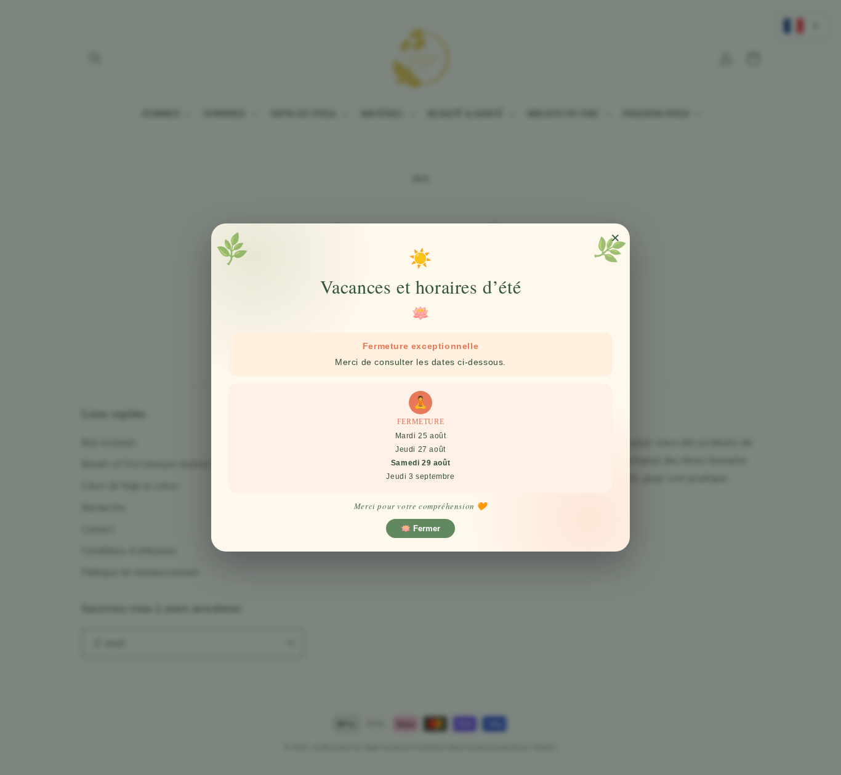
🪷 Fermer (420, 528)
